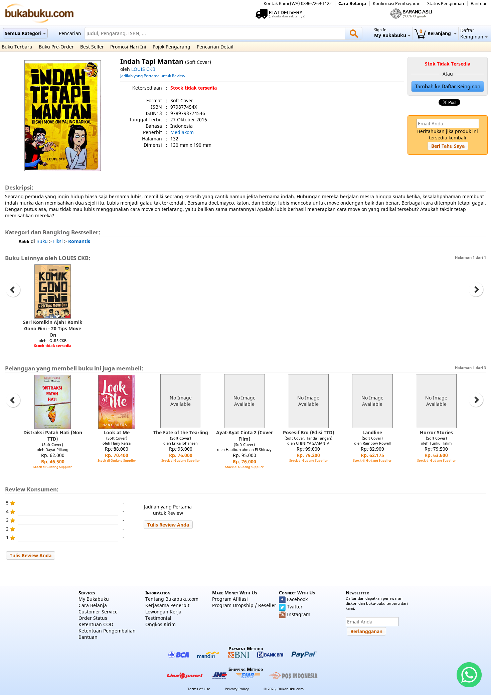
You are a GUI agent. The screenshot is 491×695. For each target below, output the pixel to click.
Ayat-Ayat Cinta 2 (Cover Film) (244, 435)
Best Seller (92, 46)
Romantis (79, 241)
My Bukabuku (93, 599)
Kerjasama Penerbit (167, 605)
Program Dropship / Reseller (244, 605)
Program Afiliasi (230, 599)
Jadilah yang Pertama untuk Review (152, 75)
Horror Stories (436, 432)
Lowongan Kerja (163, 611)
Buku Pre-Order (56, 46)
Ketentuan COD (95, 624)
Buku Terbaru (17, 46)
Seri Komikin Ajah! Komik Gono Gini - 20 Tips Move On (53, 328)
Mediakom (182, 132)
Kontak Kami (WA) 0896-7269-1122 (298, 3)
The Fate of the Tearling (180, 432)
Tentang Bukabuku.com (171, 599)
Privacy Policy (237, 688)
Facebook (297, 599)
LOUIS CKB (143, 69)
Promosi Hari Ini (128, 46)
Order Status (92, 618)
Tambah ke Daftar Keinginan (447, 86)
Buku (42, 241)
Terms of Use (198, 688)
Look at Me (117, 432)
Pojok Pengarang (171, 46)
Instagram (298, 614)
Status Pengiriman (445, 3)
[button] (448, 146)
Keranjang (436, 33)
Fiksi (58, 241)
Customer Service (98, 611)
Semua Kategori (23, 33)
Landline (372, 432)
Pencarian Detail (215, 46)
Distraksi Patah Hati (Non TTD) (52, 435)
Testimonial (158, 618)
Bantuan (479, 3)
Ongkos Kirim (160, 624)
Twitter (295, 606)
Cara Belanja (352, 3)
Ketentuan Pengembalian (107, 630)
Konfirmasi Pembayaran (397, 3)
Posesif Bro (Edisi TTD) (308, 432)
